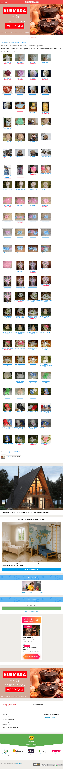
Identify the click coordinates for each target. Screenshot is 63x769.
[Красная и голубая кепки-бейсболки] (7, 426)
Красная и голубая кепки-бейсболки (7, 428)
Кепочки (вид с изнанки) (32, 411)
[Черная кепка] (20, 410)
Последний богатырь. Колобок (30, 648)
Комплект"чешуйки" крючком (7, 176)
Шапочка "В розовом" (33, 173)
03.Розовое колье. (45, 443)
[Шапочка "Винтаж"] (33, 188)
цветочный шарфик (20, 287)
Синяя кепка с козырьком (45, 427)
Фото (7, 42)
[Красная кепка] (7, 410)
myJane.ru (30, 753)
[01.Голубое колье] (20, 442)
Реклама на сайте (38, 704)
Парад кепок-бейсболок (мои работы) (45, 412)
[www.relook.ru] (56, 752)
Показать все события (31, 656)
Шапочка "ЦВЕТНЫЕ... (45, 332)
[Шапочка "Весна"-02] (20, 188)
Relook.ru (56, 753)
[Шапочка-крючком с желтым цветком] (7, 315)
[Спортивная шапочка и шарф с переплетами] (45, 155)
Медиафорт (18, 763)
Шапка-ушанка (32, 94)
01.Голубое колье (20, 443)
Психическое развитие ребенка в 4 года (31, 592)
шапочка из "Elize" (20, 156)
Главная (3, 42)
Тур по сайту (5, 722)
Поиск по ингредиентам (31, 611)
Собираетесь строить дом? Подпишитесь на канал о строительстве (25, 512)
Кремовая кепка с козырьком (33, 428)
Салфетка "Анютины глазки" (33, 349)
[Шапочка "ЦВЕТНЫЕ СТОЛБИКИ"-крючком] (45, 331)
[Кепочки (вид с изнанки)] (33, 410)
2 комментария (33, 79)
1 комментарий (7, 79)
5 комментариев (20, 63)
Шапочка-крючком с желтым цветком (7, 317)
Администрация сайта (8, 719)
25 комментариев (7, 178)
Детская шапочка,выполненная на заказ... (46, 365)
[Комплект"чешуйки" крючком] (7, 175)
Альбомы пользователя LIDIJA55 (18, 42)
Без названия (7, 62)
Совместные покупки (32, 37)
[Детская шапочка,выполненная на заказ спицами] (45, 363)
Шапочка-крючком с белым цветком (33, 301)
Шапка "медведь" (33, 141)
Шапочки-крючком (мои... (20, 300)
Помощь (4, 714)
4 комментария (7, 63)
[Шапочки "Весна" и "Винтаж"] (45, 188)
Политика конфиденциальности (10, 727)
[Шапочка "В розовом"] (33, 172)
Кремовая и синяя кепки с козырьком (20, 428)
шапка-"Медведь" (7, 156)
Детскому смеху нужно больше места (31, 520)
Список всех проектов (46, 757)
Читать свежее (9, 710)
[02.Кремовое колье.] (33, 442)
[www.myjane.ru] (30, 752)
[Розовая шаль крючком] (20, 175)
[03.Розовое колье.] (45, 442)
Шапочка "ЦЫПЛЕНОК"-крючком (45, 317)
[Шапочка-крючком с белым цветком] (33, 299)
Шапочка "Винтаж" (33, 189)
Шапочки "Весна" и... (45, 189)
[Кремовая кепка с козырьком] (33, 426)
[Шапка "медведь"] (33, 140)
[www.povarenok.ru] (5, 752)
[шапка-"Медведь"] (7, 155)
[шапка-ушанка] (45, 139)
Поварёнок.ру (5, 753)
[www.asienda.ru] (43, 752)
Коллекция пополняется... (46, 173)
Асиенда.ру (43, 753)
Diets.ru (18, 753)
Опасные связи (28, 637)
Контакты (36, 707)
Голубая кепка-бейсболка (46, 395)
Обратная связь (6, 724)
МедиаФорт (31, 741)
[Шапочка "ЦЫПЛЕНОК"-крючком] (45, 315)
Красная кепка (7, 411)
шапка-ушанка (45, 140)
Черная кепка (20, 411)
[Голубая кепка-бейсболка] (45, 394)
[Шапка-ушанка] (33, 93)
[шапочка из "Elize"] (20, 155)
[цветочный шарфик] (20, 286)
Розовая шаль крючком (20, 175)
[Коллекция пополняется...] (45, 172)
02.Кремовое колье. (32, 443)
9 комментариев (20, 176)
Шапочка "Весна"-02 (20, 189)
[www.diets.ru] (18, 752)
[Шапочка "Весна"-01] (7, 188)
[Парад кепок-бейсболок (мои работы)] (45, 410)
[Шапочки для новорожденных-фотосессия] (20, 379)
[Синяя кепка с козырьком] (45, 426)
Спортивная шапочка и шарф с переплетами (45, 157)
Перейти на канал (30, 569)
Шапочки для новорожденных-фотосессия (20, 381)
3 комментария (33, 444)
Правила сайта (6, 716)
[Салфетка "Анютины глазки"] (33, 347)
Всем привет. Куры (49, 717)
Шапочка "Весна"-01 (7, 189)
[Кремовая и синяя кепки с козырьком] (20, 426)
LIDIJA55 (9, 456)
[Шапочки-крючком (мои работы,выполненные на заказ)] (20, 299)
